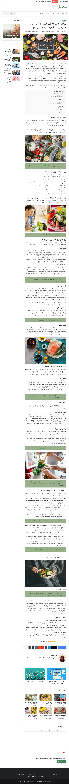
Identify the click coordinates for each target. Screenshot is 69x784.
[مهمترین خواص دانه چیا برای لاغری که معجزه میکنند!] (60, 697)
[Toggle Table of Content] (62, 91)
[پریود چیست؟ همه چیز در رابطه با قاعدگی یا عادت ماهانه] (16, 78)
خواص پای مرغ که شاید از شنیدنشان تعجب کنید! (47, 703)
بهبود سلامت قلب (60, 107)
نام (65, 747)
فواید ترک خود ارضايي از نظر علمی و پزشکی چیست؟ (7, 59)
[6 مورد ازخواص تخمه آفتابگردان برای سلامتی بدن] (45, 710)
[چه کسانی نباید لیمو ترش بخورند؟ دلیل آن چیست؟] (31, 710)
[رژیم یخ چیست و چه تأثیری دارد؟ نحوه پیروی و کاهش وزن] (60, 710)
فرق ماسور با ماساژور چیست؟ (46, 1)
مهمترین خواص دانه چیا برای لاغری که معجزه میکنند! (60, 703)
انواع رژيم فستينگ (43, 165)
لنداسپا (34, 781)
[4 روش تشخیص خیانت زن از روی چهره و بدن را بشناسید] (16, 51)
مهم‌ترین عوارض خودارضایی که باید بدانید (7, 65)
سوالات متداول (60, 113)
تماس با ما (41, 13)
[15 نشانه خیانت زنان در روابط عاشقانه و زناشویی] (16, 72)
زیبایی (53, 13)
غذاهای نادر (61, 102)
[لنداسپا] (62, 7)
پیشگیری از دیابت (60, 109)
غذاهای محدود (60, 100)
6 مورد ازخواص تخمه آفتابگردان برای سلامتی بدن (46, 716)
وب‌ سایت (43, 752)
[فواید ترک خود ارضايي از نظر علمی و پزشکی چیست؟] (16, 59)
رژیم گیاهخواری (43, 448)
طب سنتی (47, 13)
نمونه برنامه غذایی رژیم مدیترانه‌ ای (56, 110)
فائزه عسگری (63, 31)
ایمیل (64, 752)
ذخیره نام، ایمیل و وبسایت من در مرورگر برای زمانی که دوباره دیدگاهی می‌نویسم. (50, 758)
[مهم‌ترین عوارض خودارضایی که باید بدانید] (16, 65)
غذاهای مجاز (61, 98)
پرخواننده (11, 45)
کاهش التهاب (61, 106)
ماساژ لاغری (56, 595)
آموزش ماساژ (64, 13)
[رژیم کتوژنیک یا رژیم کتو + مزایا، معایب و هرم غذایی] (31, 697)
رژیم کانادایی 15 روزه (56, 234)
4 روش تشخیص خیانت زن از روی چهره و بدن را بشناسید (8, 52)
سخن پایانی (61, 112)
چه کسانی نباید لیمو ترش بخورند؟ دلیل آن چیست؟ (32, 716)
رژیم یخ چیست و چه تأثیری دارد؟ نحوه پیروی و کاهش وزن (60, 716)
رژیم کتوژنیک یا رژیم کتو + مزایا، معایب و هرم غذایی (31, 703)
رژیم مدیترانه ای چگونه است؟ (57, 95)
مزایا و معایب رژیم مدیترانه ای (57, 103)
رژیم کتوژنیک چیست (59, 279)
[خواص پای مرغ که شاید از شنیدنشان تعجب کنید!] (45, 697)
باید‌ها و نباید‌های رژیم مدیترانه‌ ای (57, 96)
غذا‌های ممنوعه (60, 99)
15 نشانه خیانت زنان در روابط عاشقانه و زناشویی (7, 72)
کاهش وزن (61, 105)
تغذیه (64, 20)
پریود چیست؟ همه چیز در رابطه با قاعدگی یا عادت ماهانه (7, 79)
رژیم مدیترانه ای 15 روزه (55, 520)
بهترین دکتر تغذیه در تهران (46, 549)
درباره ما (36, 13)
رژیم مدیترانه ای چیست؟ (58, 93)
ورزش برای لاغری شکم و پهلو (55, 482)
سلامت (58, 13)
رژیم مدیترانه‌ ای (62, 77)
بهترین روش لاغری (59, 320)
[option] (11, 31)
